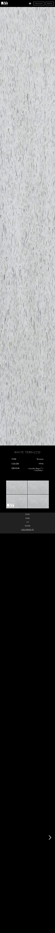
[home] (4, 4)
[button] (50, 3)
